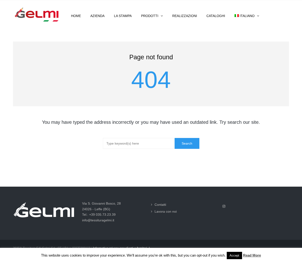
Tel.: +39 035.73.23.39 (99, 214)
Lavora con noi (166, 211)
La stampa (123, 16)
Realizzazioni (184, 16)
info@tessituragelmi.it (98, 220)
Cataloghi (215, 16)
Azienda (97, 16)
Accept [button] (234, 255)
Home (76, 16)
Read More (252, 255)
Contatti (160, 204)
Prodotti (149, 16)
